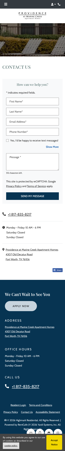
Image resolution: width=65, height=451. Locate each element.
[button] (53, 4)
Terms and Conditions (40, 405)
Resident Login (18, 405)
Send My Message (32, 196)
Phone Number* (18, 131)
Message (15, 157)
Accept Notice (54, 442)
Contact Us (27, 412)
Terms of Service (36, 186)
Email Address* (17, 121)
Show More (52, 146)
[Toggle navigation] (6, 4)
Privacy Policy (14, 186)
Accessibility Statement (48, 412)
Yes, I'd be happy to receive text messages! (34, 140)
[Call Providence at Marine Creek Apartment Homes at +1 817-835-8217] (59, 4)
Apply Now (25, 306)
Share (58, 270)
